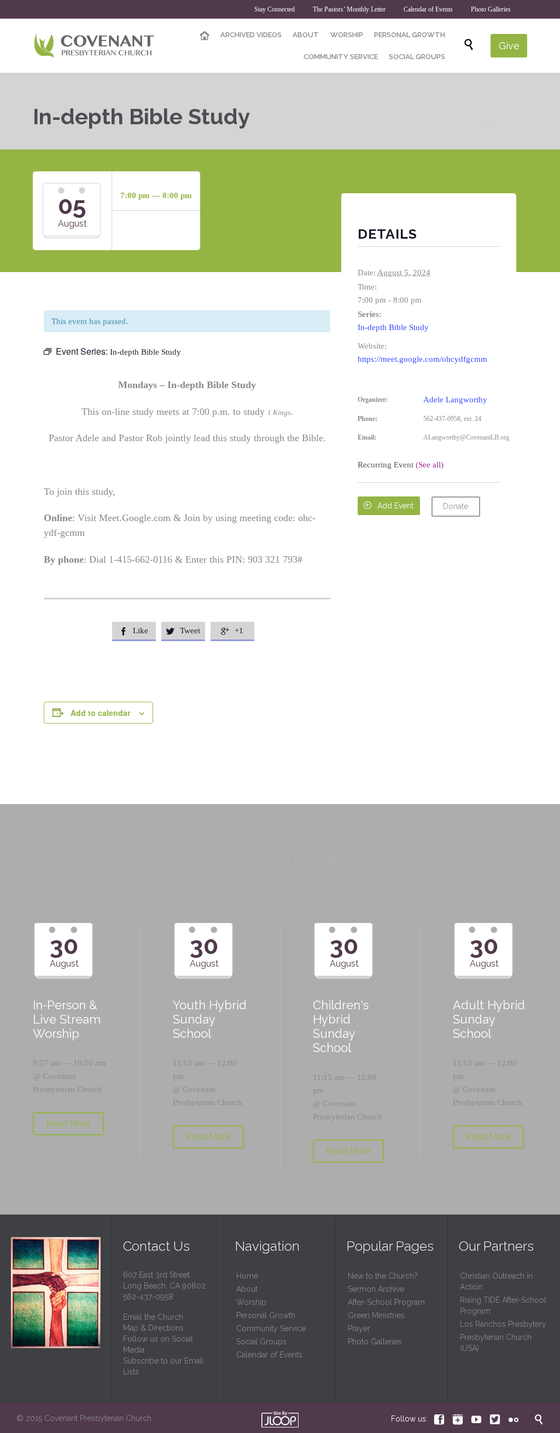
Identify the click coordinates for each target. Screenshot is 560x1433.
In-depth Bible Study (393, 327)
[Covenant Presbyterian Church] (94, 45)
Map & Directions (153, 1328)
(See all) (430, 464)
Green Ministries (376, 1315)
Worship (251, 1302)
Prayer (359, 1328)
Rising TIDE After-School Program (503, 1305)
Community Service (271, 1328)
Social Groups (261, 1341)
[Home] (204, 36)
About (247, 1289)
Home (247, 1276)
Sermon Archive (376, 1289)
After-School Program (386, 1302)
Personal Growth (265, 1315)
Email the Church (153, 1317)
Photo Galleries (375, 1341)
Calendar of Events (269, 1354)
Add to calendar (100, 712)
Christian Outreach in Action (496, 1281)
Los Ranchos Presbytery (503, 1324)
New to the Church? (383, 1276)
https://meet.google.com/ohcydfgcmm (422, 359)
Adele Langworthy (455, 399)
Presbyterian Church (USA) (496, 1343)
